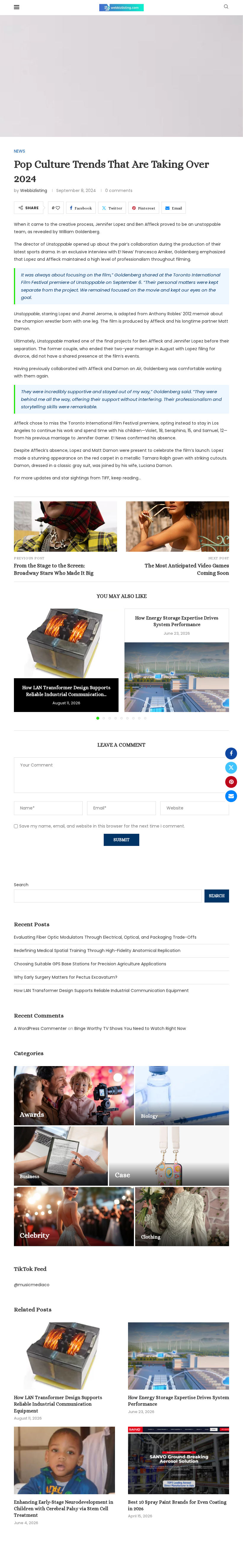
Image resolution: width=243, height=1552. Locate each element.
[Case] (169, 1156)
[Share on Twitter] (231, 768)
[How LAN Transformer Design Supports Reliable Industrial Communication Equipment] (66, 643)
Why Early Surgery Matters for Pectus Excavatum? (65, 977)
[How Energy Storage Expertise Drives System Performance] (176, 677)
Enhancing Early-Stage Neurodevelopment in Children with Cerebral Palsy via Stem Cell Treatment (63, 1508)
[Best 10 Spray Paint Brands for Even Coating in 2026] (178, 1460)
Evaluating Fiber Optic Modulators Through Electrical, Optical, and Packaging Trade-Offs (105, 937)
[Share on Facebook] (231, 753)
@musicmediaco (31, 1285)
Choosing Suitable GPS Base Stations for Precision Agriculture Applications (90, 964)
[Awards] (74, 1095)
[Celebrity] (74, 1216)
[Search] (226, 7)
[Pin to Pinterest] (231, 782)
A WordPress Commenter (40, 1028)
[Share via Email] (231, 796)
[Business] (61, 1156)
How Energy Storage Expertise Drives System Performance (178, 1401)
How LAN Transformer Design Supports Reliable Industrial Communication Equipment (101, 990)
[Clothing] (182, 1216)
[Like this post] (58, 208)
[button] (22, 664)
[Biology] (182, 1095)
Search (21, 885)
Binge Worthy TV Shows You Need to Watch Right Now (130, 1028)
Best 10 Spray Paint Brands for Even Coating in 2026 (177, 1505)
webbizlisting (33, 190)
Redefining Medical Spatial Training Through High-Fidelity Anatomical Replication (97, 950)
